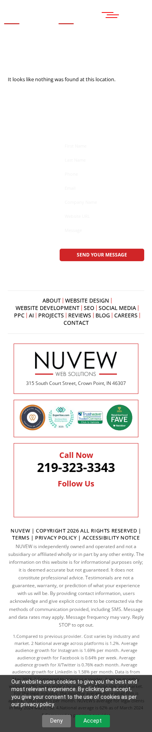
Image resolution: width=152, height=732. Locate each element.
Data (119, 672)
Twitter (58, 499)
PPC (19, 315)
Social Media (117, 308)
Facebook (43, 499)
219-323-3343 (76, 467)
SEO (89, 308)
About (51, 300)
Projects (51, 315)
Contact (76, 323)
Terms (21, 537)
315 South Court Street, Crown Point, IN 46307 (76, 383)
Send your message (102, 254)
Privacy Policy (55, 537)
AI (31, 315)
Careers (126, 315)
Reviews (79, 315)
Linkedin (90, 499)
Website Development (48, 308)
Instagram (107, 499)
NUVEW (20, 530)
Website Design (87, 300)
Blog (102, 315)
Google (74, 499)
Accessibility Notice (111, 537)
